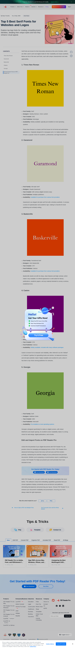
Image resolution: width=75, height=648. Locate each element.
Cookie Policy (33, 646)
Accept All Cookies (61, 643)
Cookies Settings (50, 643)
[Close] (72, 644)
